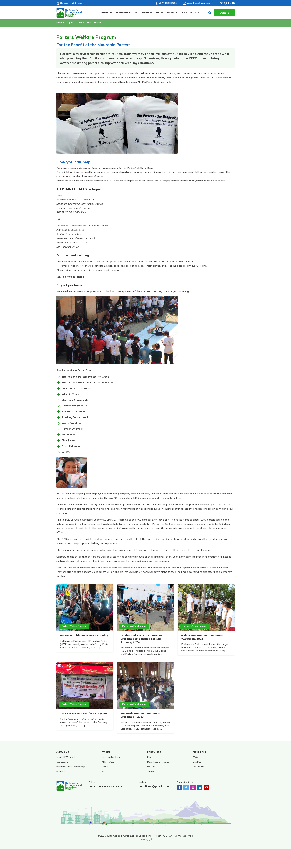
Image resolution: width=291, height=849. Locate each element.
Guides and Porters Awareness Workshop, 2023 (202, 637)
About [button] (105, 12)
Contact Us (198, 766)
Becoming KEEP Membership (70, 766)
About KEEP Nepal (65, 757)
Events (172, 12)
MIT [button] (158, 12)
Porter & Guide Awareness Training (84, 635)
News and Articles (111, 757)
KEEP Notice (190, 12)
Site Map (197, 762)
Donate (224, 12)
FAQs (195, 757)
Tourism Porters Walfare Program (83, 713)
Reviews (151, 766)
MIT (103, 771)
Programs (69, 23)
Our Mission (62, 762)
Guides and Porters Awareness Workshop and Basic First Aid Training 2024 (142, 639)
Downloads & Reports (158, 762)
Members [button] (122, 12)
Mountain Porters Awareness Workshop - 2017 (140, 715)
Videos (150, 771)
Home (59, 23)
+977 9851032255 (168, 3)
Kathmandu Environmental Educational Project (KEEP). (138, 835)
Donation (60, 771)
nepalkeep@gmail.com (199, 3)
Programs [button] (142, 12)
